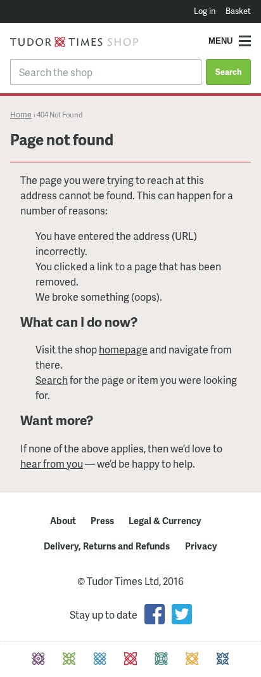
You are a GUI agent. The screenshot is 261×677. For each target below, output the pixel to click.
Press (102, 520)
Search (228, 71)
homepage (123, 349)
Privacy (201, 545)
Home (21, 114)
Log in (204, 10)
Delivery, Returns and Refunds (107, 545)
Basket (238, 10)
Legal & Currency (165, 520)
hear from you (51, 463)
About (63, 520)
